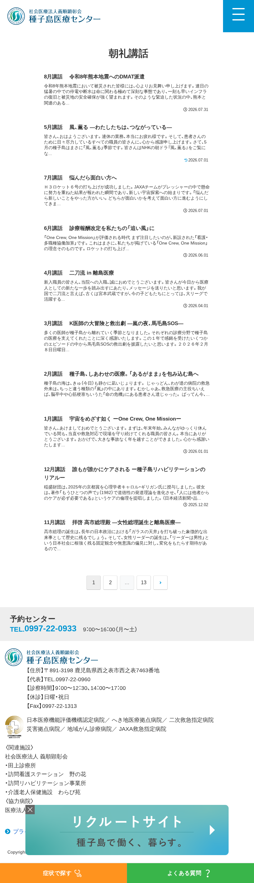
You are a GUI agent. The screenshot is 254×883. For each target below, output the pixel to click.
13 (144, 582)
